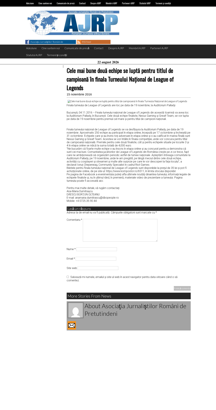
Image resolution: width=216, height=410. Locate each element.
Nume (71, 249)
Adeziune (30, 3)
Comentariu (74, 219)
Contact (82, 3)
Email (71, 258)
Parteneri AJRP (128, 3)
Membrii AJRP (111, 3)
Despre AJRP (95, 3)
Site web (72, 268)
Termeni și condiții (163, 3)
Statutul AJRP (145, 3)
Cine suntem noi (45, 3)
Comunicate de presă (65, 3)
